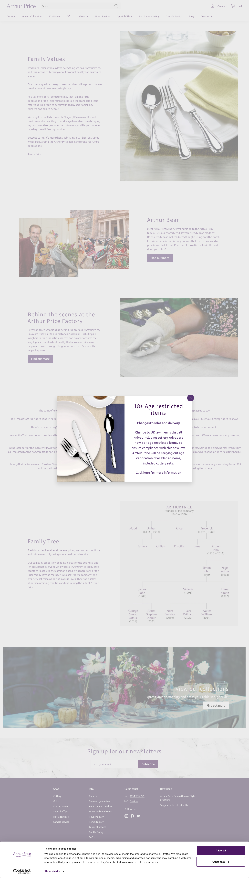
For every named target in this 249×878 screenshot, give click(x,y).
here (146, 472)
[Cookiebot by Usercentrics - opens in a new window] (22, 871)
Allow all (221, 850)
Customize (218, 861)
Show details (52, 871)
